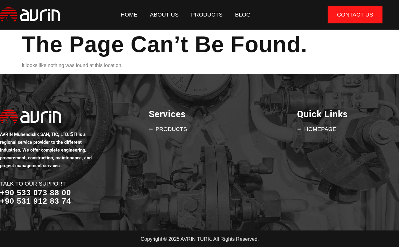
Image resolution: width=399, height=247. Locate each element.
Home (129, 14)
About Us (164, 14)
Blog (243, 14)
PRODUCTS (207, 14)
